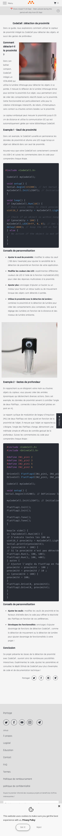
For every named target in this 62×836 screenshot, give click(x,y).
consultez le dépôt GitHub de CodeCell (20, 666)
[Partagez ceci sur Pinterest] (48, 678)
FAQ (5, 764)
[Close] (59, 806)
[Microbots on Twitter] (6, 722)
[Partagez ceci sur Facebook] (41, 678)
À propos (7, 736)
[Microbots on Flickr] (35, 722)
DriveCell (41, 404)
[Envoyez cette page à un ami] (55, 678)
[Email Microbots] (40, 722)
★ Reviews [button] (59, 421)
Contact (7, 757)
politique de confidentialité (16, 786)
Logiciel (6, 743)
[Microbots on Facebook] (14, 722)
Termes (7, 772)
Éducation (8, 750)
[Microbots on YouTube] (22, 722)
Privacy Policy (28, 820)
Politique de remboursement (17, 779)
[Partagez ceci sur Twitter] (33, 678)
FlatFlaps (15, 404)
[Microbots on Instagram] (30, 722)
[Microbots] (31, 3)
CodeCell (29, 32)
